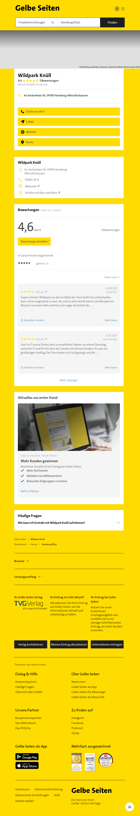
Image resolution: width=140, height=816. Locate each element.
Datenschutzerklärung (49, 789)
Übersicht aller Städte (28, 692)
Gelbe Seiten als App (84, 687)
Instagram (77, 718)
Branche (19, 561)
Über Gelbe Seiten (85, 674)
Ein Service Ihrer (86, 801)
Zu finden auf (82, 710)
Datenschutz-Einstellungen (32, 795)
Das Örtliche (23, 728)
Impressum (22, 789)
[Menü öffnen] (123, 8)
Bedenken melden (34, 320)
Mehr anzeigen (69, 380)
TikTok (75, 733)
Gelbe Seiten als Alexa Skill (87, 697)
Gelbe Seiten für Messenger (88, 692)
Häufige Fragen (24, 687)
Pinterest (77, 728)
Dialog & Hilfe (26, 674)
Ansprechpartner (26, 682)
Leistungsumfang (25, 577)
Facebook (77, 723)
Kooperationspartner (28, 718)
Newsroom (78, 682)
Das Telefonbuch (25, 723)
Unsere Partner (27, 710)
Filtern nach (110, 277)
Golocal (39, 292)
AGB (57, 795)
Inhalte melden (24, 801)
